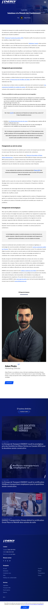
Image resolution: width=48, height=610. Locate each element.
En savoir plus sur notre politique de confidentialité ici (34, 604)
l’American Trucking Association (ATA (14, 38)
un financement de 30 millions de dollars (20, 79)
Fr (3, 597)
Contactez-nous (7, 573)
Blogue (39, 570)
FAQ (4, 575)
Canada (9, 549)
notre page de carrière (21, 279)
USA (8, 552)
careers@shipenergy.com (20, 281)
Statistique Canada (33, 43)
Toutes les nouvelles (24, 411)
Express (5, 592)
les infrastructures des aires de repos (18, 121)
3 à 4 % (11, 113)
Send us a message (9, 554)
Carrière (40, 568)
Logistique (5, 585)
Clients (39, 575)
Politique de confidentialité (9, 577)
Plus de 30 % (37, 170)
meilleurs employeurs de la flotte (28, 270)
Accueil (5, 568)
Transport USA (6, 587)
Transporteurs (41, 573)
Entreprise (5, 570)
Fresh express (6, 590)
